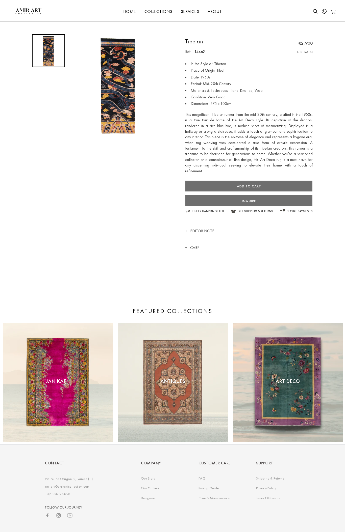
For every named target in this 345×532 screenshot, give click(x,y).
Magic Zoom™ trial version (86, 39)
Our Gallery (150, 488)
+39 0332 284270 (57, 494)
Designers (148, 498)
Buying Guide (209, 488)
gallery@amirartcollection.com (67, 486)
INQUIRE (249, 201)
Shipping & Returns (270, 478)
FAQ (202, 478)
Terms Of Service (268, 498)
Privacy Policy (266, 488)
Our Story (148, 478)
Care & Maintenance (214, 498)
